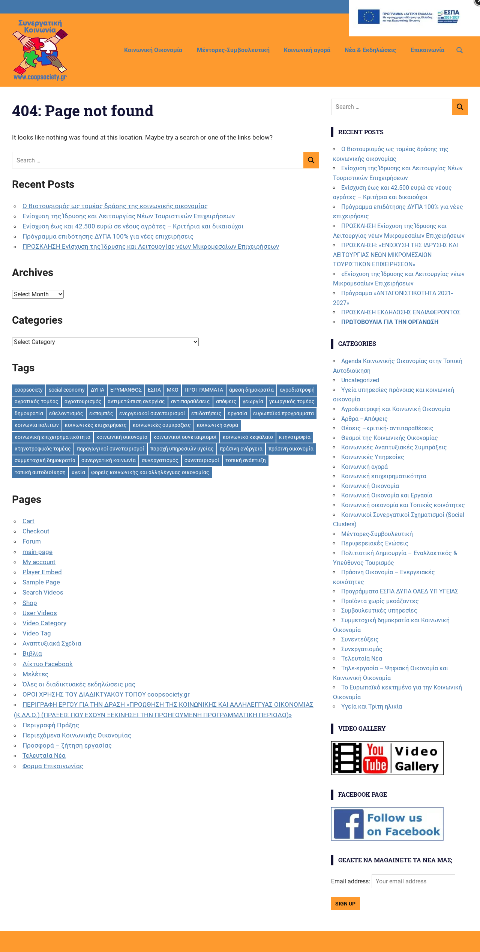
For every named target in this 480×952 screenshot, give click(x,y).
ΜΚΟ (172, 390)
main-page (37, 552)
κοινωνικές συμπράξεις (162, 425)
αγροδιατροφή (297, 390)
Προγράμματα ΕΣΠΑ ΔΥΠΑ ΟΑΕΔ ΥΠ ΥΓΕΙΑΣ (399, 591)
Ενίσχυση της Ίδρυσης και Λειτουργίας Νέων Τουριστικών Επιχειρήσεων (128, 216)
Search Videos (42, 592)
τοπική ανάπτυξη (245, 460)
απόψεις (226, 401)
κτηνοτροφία (294, 437)
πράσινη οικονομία (291, 449)
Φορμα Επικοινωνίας (52, 766)
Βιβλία (32, 653)
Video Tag (36, 633)
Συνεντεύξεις (360, 639)
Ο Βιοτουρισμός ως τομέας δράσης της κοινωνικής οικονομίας (115, 206)
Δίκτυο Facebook (47, 664)
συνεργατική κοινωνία (108, 460)
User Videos (39, 613)
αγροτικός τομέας (36, 401)
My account (39, 562)
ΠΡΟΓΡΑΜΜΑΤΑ (203, 390)
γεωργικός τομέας (292, 401)
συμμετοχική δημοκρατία (45, 460)
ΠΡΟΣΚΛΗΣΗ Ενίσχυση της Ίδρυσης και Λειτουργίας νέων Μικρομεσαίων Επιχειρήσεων (150, 246)
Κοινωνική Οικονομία (153, 50)
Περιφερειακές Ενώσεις (374, 543)
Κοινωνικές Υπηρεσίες (372, 457)
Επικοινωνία (427, 50)
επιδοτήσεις (206, 413)
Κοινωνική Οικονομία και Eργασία (386, 495)
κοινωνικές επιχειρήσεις (96, 425)
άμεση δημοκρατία (251, 390)
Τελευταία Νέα (44, 755)
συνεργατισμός (160, 460)
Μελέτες (35, 674)
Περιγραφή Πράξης (50, 725)
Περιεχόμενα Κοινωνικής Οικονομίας (76, 735)
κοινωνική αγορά (217, 425)
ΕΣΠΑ (154, 390)
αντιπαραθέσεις (190, 401)
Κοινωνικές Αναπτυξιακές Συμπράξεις (394, 447)
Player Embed (42, 572)
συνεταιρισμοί (201, 460)
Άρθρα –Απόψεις (364, 418)
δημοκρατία (29, 413)
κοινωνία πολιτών (37, 425)
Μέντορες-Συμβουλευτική (233, 50)
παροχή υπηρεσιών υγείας (182, 449)
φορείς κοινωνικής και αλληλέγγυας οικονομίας (150, 472)
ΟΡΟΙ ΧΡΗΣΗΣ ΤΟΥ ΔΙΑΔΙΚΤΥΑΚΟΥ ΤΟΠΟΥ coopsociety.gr (106, 694)
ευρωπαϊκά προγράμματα (283, 413)
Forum (31, 541)
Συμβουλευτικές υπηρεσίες (379, 610)
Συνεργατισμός (361, 649)
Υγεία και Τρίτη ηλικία (371, 706)
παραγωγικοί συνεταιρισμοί (110, 449)
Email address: (351, 881)
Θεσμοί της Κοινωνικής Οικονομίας (389, 437)
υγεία (78, 472)
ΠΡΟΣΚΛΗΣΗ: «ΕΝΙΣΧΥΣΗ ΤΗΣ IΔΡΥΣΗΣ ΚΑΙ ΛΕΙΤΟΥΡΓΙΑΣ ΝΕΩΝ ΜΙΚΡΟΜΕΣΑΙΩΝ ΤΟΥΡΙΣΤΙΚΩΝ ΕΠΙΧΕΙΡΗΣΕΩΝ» (395, 255)
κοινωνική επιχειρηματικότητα (52, 437)
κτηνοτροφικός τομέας (43, 449)
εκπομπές (101, 413)
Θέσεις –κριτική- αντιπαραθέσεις (387, 428)
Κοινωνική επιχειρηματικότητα (383, 476)
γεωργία (253, 401)
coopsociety (29, 390)
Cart (28, 521)
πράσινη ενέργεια (241, 449)
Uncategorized (360, 380)
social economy (67, 390)
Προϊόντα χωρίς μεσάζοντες (380, 601)
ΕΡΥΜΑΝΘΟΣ (126, 390)
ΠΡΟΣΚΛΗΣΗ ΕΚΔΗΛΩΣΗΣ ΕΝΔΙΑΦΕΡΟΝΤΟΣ (400, 312)
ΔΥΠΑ (97, 390)
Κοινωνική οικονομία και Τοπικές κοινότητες (403, 505)
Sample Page (41, 582)
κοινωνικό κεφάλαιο (248, 437)
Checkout (36, 531)
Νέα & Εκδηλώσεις (370, 50)
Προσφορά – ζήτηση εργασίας (67, 745)
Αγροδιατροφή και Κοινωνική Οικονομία (395, 409)
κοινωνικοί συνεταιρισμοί (185, 437)
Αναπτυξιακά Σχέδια (51, 643)
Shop (29, 603)
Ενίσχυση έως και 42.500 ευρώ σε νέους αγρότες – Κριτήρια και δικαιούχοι (133, 226)
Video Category (44, 623)
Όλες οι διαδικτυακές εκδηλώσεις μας (78, 684)
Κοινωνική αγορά (307, 50)
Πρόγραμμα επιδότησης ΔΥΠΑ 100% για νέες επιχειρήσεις (108, 236)
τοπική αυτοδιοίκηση (40, 472)
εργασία (237, 413)
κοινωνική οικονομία (121, 437)
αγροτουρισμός (83, 401)
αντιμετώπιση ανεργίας (136, 401)
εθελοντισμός (66, 413)
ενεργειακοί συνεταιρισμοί (152, 413)
